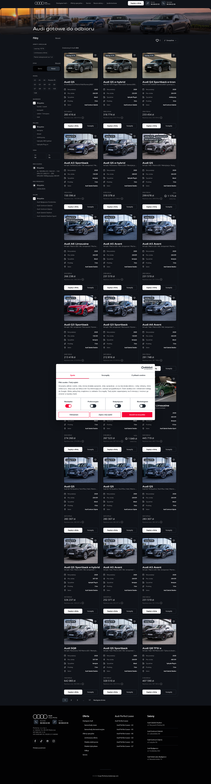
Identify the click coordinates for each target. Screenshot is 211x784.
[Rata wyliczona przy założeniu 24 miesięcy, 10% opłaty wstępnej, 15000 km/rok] (165, 196)
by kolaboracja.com (112, 776)
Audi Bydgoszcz (152, 748)
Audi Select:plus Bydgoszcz (156, 757)
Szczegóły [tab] (106, 375)
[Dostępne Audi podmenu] (67, 3)
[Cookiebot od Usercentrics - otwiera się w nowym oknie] (143, 368)
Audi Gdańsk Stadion (154, 723)
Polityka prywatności (39, 748)
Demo (40, 68)
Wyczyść (57, 38)
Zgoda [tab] (72, 375)
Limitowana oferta (161, 136)
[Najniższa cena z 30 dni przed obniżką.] (82, 117)
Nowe (53, 68)
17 (90, 700)
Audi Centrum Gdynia (154, 740)
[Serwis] (148, 3)
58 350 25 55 (155, 4)
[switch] (93, 406)
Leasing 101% (70, 55)
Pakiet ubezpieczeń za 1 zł (153, 139)
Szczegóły (90, 126)
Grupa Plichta (102, 776)
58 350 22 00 (171, 4)
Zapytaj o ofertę (136, 3)
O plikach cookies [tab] (138, 375)
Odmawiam (74, 415)
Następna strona (99, 700)
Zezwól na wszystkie (137, 415)
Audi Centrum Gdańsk (155, 731)
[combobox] (170, 40)
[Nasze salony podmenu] (103, 3)
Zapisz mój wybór (105, 415)
